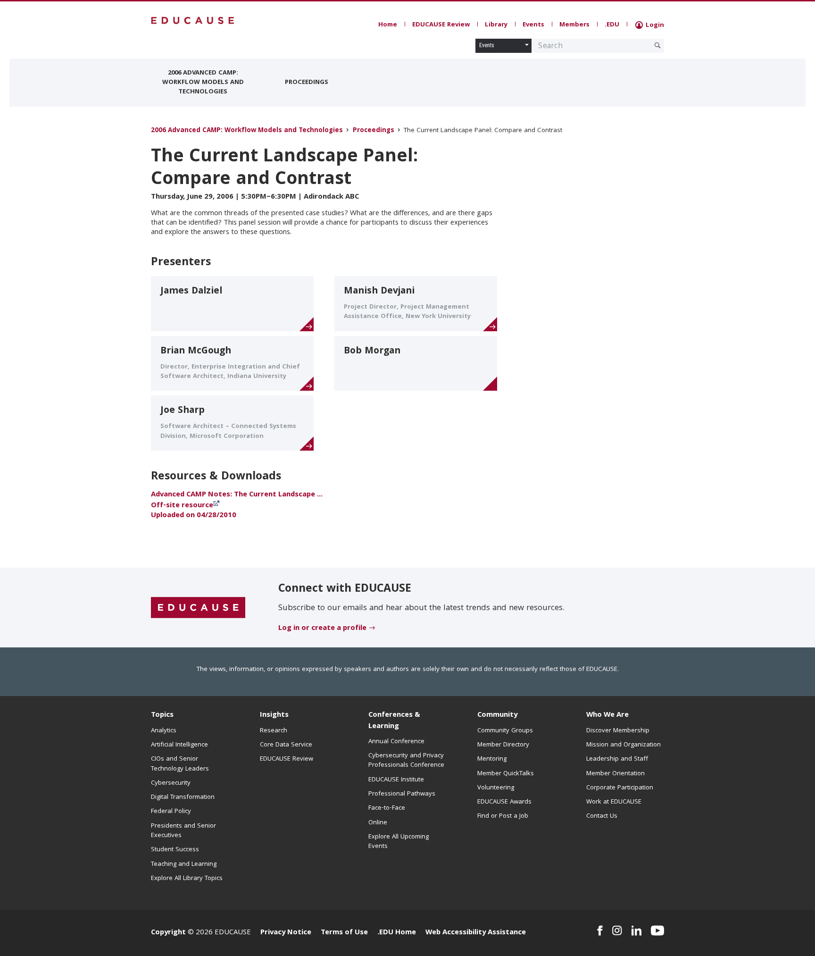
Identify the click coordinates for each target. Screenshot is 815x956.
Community (497, 715)
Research (273, 731)
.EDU (612, 25)
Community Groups (505, 731)
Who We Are (607, 715)
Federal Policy (171, 811)
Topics (162, 715)
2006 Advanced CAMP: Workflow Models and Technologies (203, 83)
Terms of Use (344, 933)
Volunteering (495, 788)
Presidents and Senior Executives (183, 831)
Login (654, 25)
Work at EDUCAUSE (613, 802)
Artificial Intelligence (179, 745)
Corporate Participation (619, 788)
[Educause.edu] (198, 608)
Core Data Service (286, 745)
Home (387, 25)
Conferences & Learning (394, 720)
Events (533, 25)
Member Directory (503, 745)
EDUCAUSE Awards (504, 802)
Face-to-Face (386, 808)
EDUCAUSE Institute (396, 780)
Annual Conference (396, 742)
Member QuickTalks (505, 774)
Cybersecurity (171, 783)
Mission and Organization (623, 745)
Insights (274, 715)
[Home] (193, 21)
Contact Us (601, 816)
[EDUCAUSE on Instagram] (617, 930)
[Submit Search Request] (657, 45)
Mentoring (492, 759)
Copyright (168, 933)
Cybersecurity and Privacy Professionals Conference (406, 761)
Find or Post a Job (502, 816)
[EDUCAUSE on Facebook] (599, 930)
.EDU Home (396, 933)
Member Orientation (615, 774)
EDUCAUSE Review (441, 25)
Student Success (175, 850)
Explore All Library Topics (187, 878)
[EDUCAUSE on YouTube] (657, 930)
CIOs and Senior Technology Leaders (180, 764)
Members (574, 25)
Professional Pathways (401, 794)
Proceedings (306, 82)
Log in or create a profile (322, 628)
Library (496, 25)
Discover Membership (617, 731)
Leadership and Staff (617, 759)
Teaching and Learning (183, 864)
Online (377, 823)
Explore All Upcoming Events (398, 842)
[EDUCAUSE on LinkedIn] (637, 930)
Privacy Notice (285, 933)
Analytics (163, 731)
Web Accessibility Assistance (475, 933)
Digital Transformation (183, 797)
